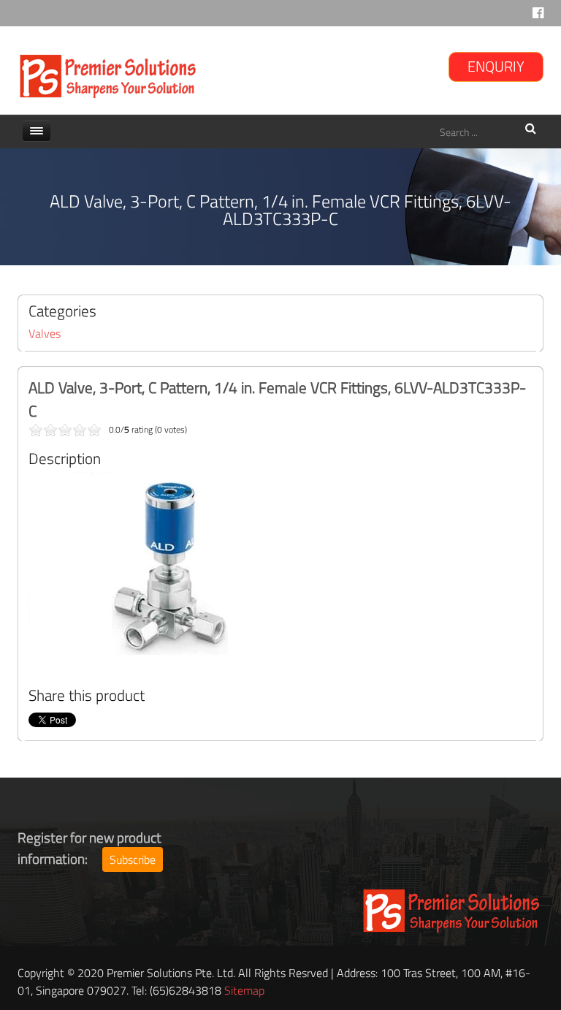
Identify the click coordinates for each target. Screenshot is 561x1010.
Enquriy (496, 66)
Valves (44, 333)
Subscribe (133, 859)
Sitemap (244, 990)
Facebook (538, 16)
